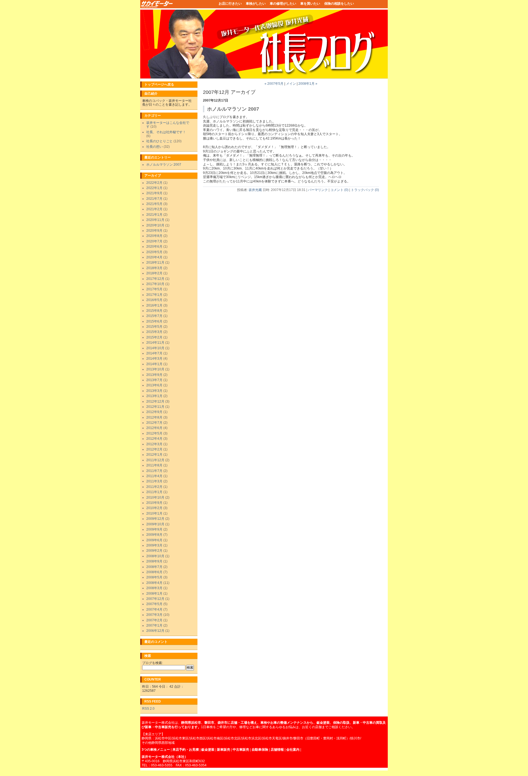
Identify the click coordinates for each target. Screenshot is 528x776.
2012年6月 (154, 428)
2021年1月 (154, 215)
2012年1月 (154, 455)
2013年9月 (154, 375)
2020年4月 (154, 257)
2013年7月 (154, 380)
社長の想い (154, 147)
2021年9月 (154, 193)
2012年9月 (154, 412)
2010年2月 (154, 508)
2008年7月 (154, 567)
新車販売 (223, 750)
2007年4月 (154, 609)
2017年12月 (155, 279)
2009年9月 (154, 529)
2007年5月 (154, 604)
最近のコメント (155, 642)
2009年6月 (154, 540)
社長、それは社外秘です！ (166, 132)
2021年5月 (154, 204)
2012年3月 (154, 444)
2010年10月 (155, 497)
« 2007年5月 (274, 84)
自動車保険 (260, 750)
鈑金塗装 (208, 750)
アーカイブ (152, 175)
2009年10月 (155, 524)
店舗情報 (277, 750)
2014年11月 (155, 343)
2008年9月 (154, 561)
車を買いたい (310, 4)
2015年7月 (154, 316)
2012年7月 (154, 423)
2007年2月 (154, 620)
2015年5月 (154, 327)
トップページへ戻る (159, 84)
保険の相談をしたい (339, 4)
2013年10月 (155, 369)
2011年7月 (154, 471)
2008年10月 (155, 556)
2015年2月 (154, 337)
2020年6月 (154, 246)
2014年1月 (154, 364)
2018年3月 (154, 268)
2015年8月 (154, 311)
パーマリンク (318, 190)
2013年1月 (154, 396)
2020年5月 (154, 252)
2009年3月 (154, 545)
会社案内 (292, 750)
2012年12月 (155, 401)
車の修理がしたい (283, 4)
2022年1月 (154, 188)
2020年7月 (154, 241)
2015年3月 (154, 332)
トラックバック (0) (365, 190)
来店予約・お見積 (185, 750)
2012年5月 (154, 433)
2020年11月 (155, 220)
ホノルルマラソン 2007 (163, 164)
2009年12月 (155, 519)
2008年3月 (154, 588)
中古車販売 (240, 750)
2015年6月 (154, 321)
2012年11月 (155, 407)
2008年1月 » (307, 84)
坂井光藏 (255, 190)
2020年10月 (155, 225)
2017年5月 (154, 289)
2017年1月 (154, 295)
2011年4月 (154, 476)
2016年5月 (154, 300)
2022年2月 (154, 183)
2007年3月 (154, 615)
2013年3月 (154, 391)
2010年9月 (154, 503)
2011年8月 (154, 465)
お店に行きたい (230, 4)
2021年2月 (154, 209)
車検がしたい (256, 4)
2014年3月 (154, 358)
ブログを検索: (152, 663)
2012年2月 (154, 449)
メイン (291, 84)
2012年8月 (154, 417)
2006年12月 (155, 631)
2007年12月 (155, 599)
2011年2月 (154, 487)
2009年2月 (154, 551)
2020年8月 (154, 236)
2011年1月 (154, 492)
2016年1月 (154, 305)
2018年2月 (154, 273)
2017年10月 (155, 284)
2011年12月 (155, 460)
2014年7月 (154, 353)
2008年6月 (154, 572)
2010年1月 (154, 513)
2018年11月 (155, 262)
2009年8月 (154, 535)
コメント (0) (339, 190)
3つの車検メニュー (156, 750)
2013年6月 (154, 385)
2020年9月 (154, 231)
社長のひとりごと (159, 141)
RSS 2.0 (148, 709)
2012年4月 (154, 439)
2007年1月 (154, 625)
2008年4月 (154, 583)
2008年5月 (154, 577)
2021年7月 (154, 199)
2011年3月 (154, 481)
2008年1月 (154, 593)
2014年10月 (155, 348)
